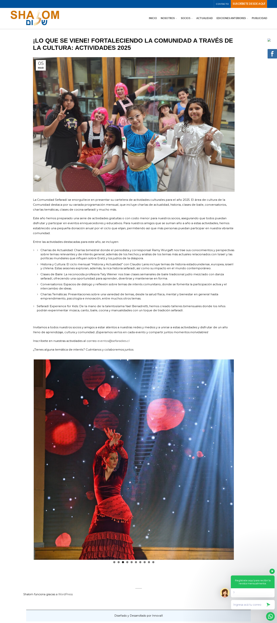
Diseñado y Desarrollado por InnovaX (138, 615)
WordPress (65, 594)
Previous (28, 459)
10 (153, 562)
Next (239, 459)
